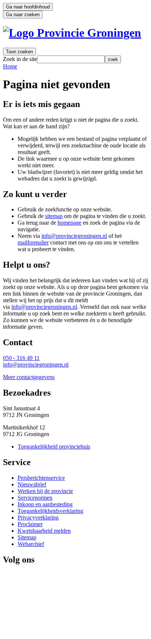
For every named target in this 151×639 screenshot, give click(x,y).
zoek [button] (113, 59)
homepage (69, 222)
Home (10, 66)
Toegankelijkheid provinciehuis (54, 446)
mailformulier (33, 242)
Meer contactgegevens (29, 377)
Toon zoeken (19, 51)
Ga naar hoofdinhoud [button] (28, 7)
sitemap (54, 216)
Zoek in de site (20, 59)
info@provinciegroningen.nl (74, 236)
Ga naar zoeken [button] (23, 14)
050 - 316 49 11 (21, 358)
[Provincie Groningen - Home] (72, 32)
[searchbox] (71, 59)
